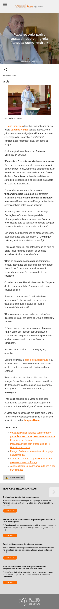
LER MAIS (10, 511)
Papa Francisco (15, 126)
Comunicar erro (14, 477)
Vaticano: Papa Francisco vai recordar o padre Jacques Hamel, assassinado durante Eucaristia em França (32, 436)
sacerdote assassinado (36, 360)
